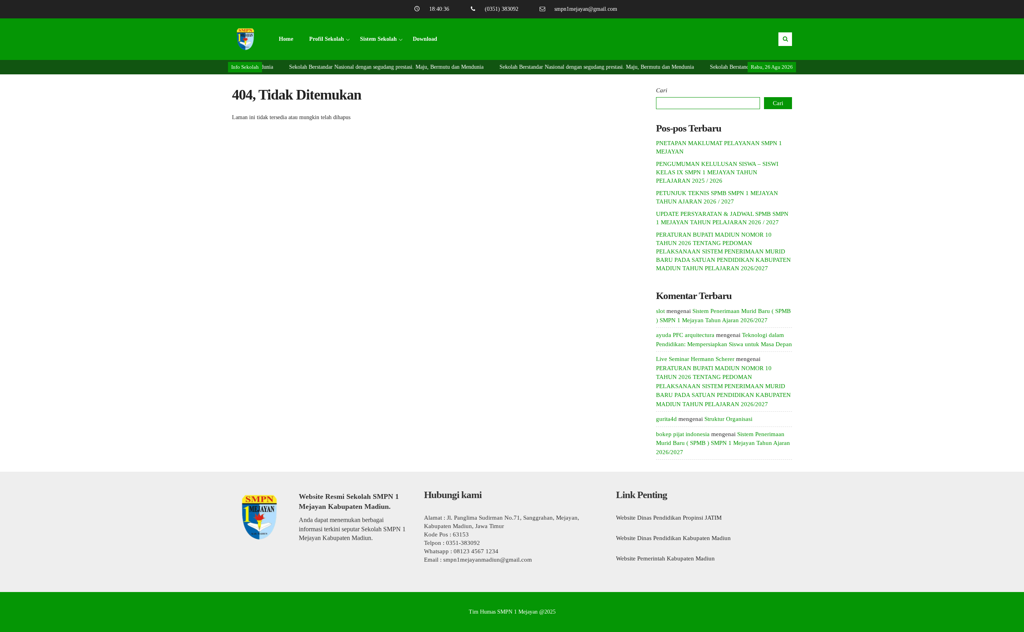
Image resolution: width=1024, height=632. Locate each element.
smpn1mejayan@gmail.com (585, 9)
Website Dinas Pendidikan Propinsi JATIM (669, 517)
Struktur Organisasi (728, 419)
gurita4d (666, 419)
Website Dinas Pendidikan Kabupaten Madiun (673, 538)
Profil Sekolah (326, 39)
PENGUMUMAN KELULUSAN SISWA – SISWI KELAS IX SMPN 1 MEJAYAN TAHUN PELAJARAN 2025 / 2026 (717, 172)
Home (286, 39)
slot (660, 311)
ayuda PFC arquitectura (685, 335)
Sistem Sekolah (378, 39)
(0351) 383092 (501, 9)
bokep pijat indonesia (683, 434)
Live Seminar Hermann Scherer (695, 359)
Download (425, 39)
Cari (661, 90)
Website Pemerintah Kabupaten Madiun (665, 558)
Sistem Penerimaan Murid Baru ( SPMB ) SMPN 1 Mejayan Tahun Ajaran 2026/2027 (723, 443)
